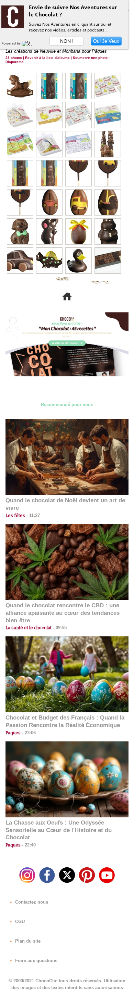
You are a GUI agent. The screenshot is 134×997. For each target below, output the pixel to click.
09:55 (59, 627)
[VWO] (28, 43)
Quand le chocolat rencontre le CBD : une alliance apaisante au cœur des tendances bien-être (62, 613)
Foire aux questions (35, 960)
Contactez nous (31, 902)
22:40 (28, 844)
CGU (19, 921)
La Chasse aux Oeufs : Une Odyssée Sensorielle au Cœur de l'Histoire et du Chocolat (58, 830)
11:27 (32, 515)
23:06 (28, 732)
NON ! (67, 41)
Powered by (11, 43)
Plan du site (27, 941)
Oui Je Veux (106, 41)
